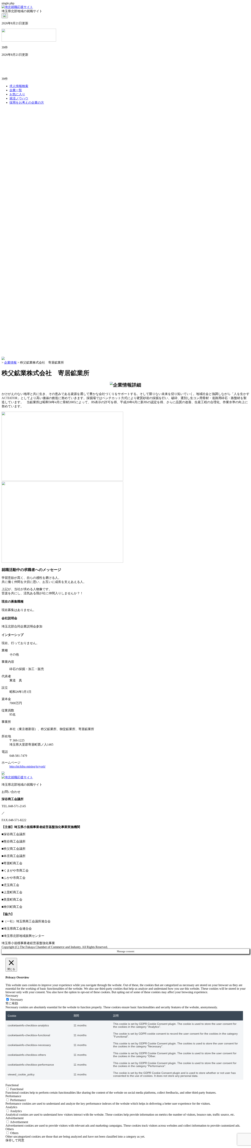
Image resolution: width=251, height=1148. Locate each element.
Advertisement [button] (14, 1118)
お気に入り (17, 94)
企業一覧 (15, 90)
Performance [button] (13, 1096)
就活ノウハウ (18, 98)
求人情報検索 (18, 86)
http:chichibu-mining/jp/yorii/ (27, 766)
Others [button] (9, 1129)
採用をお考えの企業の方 (26, 102)
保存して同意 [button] (14, 1140)
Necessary (16, 999)
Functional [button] (12, 1085)
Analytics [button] (11, 1107)
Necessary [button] (11, 995)
